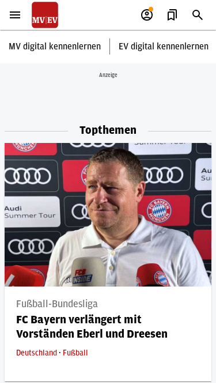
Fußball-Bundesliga (57, 304)
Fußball (75, 353)
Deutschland (37, 353)
